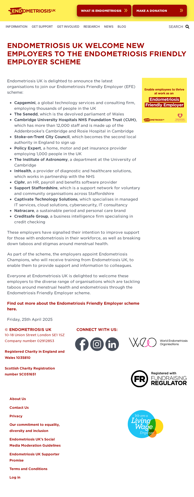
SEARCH (176, 26)
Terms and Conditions (28, 469)
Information (16, 26)
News (108, 26)
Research (92, 26)
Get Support (42, 26)
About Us (17, 399)
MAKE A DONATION (152, 11)
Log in (14, 477)
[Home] (33, 10)
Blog (122, 26)
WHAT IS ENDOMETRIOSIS (101, 11)
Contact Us (19, 407)
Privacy (15, 416)
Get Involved (68, 26)
